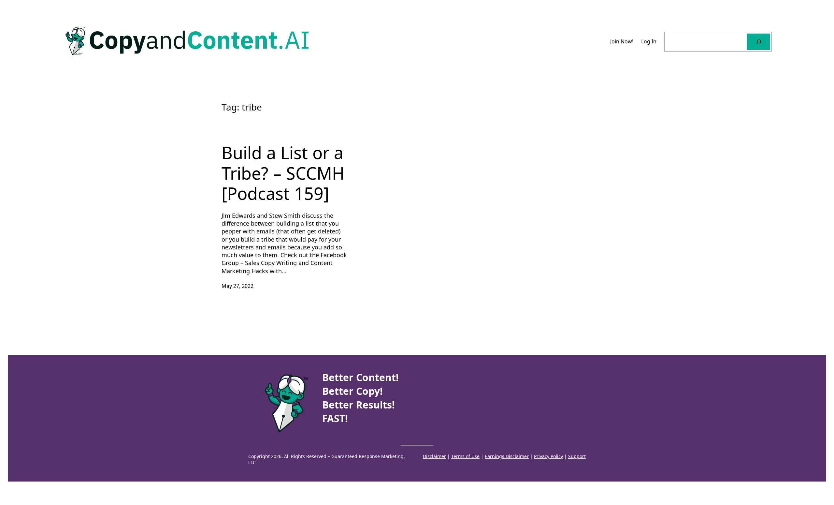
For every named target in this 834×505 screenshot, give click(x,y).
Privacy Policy (548, 456)
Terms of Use (465, 456)
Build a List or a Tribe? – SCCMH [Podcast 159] (283, 172)
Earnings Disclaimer (507, 456)
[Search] (758, 42)
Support (577, 456)
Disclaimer (434, 456)
